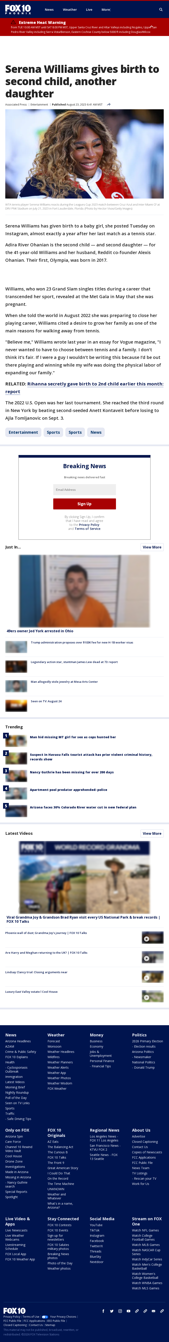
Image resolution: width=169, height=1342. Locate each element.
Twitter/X (96, 1246)
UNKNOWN (56, 1189)
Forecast (54, 1041)
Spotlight (11, 1197)
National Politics (143, 1062)
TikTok (94, 1230)
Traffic (10, 1113)
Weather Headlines (61, 1052)
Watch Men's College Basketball (147, 1266)
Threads (95, 1251)
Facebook (97, 1241)
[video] (84, 877)
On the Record (58, 1178)
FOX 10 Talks (57, 1157)
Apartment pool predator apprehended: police (68, 790)
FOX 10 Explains (16, 1057)
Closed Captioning (145, 1142)
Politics (139, 1034)
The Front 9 (56, 1163)
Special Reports (16, 1192)
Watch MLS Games (145, 1288)
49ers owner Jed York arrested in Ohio (40, 631)
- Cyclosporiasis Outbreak (16, 1069)
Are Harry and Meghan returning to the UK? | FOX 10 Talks (46, 953)
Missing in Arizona (18, 1177)
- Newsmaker (141, 1057)
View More (152, 547)
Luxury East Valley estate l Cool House (31, 992)
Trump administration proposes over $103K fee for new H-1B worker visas (82, 642)
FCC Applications (144, 1157)
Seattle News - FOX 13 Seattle (104, 1157)
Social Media (102, 1218)
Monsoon (54, 1046)
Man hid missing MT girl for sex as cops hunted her (73, 737)
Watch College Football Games (143, 1237)
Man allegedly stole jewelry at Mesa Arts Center (64, 682)
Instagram (97, 1235)
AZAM (9, 1046)
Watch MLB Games (146, 1245)
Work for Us (140, 1184)
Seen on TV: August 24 (46, 701)
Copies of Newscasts (147, 1152)
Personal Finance (102, 1061)
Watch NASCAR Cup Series (146, 1252)
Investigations (15, 1167)
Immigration (14, 1077)
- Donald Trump (143, 1067)
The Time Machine (61, 1184)
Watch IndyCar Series (147, 1259)
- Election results (144, 1046)
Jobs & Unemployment (101, 1054)
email (153, 1311)
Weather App (57, 1073)
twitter (111, 1311)
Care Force (13, 1142)
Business (96, 1041)
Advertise (138, 1136)
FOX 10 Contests (60, 1225)
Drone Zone (14, 1161)
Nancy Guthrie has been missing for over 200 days (72, 772)
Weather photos (59, 1268)
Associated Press (16, 104)
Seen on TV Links (17, 1103)
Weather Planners (60, 1062)
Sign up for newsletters (56, 1237)
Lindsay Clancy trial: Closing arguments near (36, 972)
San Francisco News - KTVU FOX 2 (105, 1147)
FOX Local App (15, 1254)
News (95, 432)
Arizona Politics (143, 1052)
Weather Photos (59, 1078)
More (106, 9)
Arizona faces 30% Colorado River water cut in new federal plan (83, 807)
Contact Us (140, 1147)
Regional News (104, 1130)
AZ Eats (53, 1142)
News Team (140, 1168)
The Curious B (58, 1152)
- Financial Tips (100, 1066)
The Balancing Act (60, 1147)
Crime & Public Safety (20, 1052)
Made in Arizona (16, 1172)
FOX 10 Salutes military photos (58, 1247)
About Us (141, 1130)
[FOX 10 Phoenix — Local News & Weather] (19, 9)
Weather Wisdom (60, 1083)
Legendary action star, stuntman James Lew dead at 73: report (74, 662)
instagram (120, 1311)
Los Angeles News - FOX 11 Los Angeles (104, 1138)
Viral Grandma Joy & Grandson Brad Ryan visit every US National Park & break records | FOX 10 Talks (83, 919)
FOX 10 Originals (56, 1132)
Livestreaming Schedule (15, 1247)
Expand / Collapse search (161, 9)
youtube (128, 1311)
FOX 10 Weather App (20, 1259)
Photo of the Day (60, 1263)
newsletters (161, 1311)
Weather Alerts (58, 1067)
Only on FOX (17, 1130)
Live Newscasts (16, 1230)
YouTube (96, 1225)
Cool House (13, 1156)
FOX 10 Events (58, 1230)
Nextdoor (96, 1262)
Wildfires (54, 1057)
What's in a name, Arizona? (60, 1205)
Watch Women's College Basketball (145, 1276)
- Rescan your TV (144, 1178)
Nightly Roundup (17, 1092)
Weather (56, 1034)
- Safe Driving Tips (18, 1119)
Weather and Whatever (57, 1196)
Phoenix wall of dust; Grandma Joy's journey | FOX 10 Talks (46, 933)
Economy (96, 1046)
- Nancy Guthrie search (16, 1184)
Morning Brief (15, 1087)
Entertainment (39, 104)
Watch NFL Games (145, 1230)
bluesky (145, 1311)
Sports (53, 432)
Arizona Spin (14, 1136)
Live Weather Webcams (14, 1237)
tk (136, 1311)
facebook (103, 1311)
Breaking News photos (58, 1256)
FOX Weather (57, 1088)
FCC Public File (142, 1163)
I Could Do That (59, 1173)
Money (96, 1034)
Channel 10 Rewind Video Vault (18, 1149)
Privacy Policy (89, 525)
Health (10, 1062)
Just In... (13, 547)
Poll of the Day (16, 1098)
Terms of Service (87, 529)
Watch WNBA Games (147, 1283)
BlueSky (95, 1256)
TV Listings (139, 1173)
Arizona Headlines (18, 1041)
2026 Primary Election (147, 1041)
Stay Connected (63, 1218)
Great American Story (63, 1168)
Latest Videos (19, 833)
